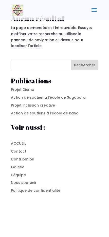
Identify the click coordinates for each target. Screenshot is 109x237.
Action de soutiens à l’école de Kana (45, 113)
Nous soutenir (24, 182)
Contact (18, 151)
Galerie (17, 167)
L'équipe (18, 174)
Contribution (22, 159)
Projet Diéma (22, 89)
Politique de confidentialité (35, 190)
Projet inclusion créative (33, 105)
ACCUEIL (18, 143)
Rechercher (84, 65)
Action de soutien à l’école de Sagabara (48, 97)
